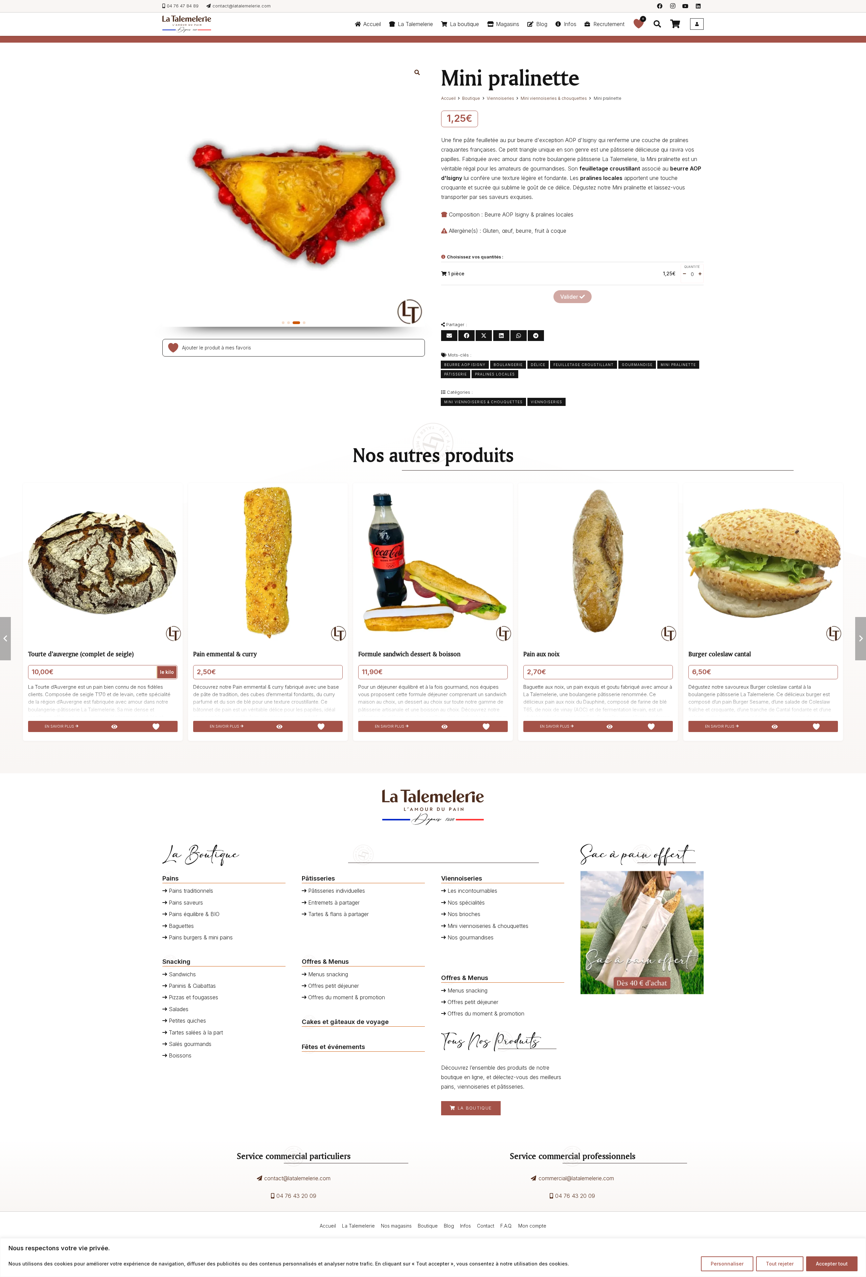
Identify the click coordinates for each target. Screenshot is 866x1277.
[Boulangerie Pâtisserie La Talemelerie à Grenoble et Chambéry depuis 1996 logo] (186, 24)
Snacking (176, 961)
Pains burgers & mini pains (200, 937)
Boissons (179, 1055)
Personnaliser (727, 1264)
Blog (449, 1226)
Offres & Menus (325, 961)
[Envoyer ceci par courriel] (449, 335)
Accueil (448, 98)
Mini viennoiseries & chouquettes (554, 98)
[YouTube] (685, 6)
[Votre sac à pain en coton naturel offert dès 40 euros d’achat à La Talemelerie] (642, 932)
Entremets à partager (333, 902)
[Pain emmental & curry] (268, 563)
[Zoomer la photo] (417, 72)
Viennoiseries (500, 98)
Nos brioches (463, 914)
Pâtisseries (318, 878)
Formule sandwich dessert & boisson (409, 654)
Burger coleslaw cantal (719, 654)
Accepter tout (832, 1264)
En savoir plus (60, 726)
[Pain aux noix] (598, 563)
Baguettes (180, 925)
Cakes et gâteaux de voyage (345, 1021)
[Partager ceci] (466, 335)
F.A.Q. (506, 1226)
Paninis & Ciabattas (191, 985)
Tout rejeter (780, 1264)
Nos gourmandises (470, 937)
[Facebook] (659, 6)
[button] (436, 24)
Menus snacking (327, 974)
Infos (465, 1226)
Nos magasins (396, 1226)
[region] (433, 1257)
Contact (485, 1226)
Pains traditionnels (190, 890)
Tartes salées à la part (195, 1032)
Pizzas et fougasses (192, 997)
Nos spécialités (465, 902)
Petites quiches (186, 1020)
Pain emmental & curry (225, 654)
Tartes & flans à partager (337, 914)
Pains (170, 878)
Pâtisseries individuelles (335, 890)
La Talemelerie (358, 1226)
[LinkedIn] (698, 6)
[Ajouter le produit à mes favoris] (171, 348)
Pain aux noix (541, 654)
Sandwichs (181, 974)
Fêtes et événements (333, 1046)
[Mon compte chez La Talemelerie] (697, 24)
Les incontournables (471, 890)
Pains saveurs (185, 902)
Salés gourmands (189, 1044)
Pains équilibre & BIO (193, 914)
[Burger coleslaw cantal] (763, 563)
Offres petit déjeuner (332, 985)
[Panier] (675, 24)
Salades (177, 1009)
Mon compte (532, 1226)
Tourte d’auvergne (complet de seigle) (81, 654)
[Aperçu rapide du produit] (114, 726)
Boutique (471, 98)
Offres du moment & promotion (345, 997)
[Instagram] (672, 6)
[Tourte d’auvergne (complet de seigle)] (103, 563)
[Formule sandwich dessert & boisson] (433, 563)
